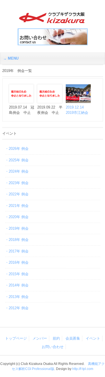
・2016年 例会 (17, 262)
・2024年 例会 (17, 171)
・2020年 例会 (17, 217)
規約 (56, 338)
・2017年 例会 (17, 251)
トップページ (16, 338)
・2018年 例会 (17, 240)
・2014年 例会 (17, 285)
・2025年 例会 (17, 160)
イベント (93, 338)
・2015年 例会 (17, 274)
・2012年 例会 (17, 308)
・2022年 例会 (17, 194)
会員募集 (73, 338)
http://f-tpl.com (82, 369)
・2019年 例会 (17, 228)
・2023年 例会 (17, 183)
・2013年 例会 (17, 297)
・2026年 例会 (17, 148)
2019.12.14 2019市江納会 (77, 110)
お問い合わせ (53, 347)
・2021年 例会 (17, 206)
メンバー (39, 338)
